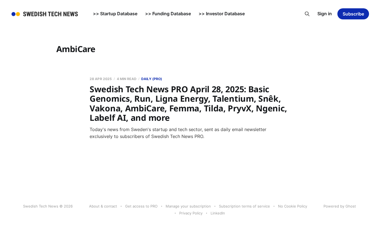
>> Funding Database (168, 13)
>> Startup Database (115, 13)
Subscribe (353, 14)
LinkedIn (218, 213)
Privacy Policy (191, 213)
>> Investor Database (222, 13)
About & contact (103, 206)
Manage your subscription (188, 206)
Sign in (324, 13)
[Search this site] (307, 14)
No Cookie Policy (292, 206)
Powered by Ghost (340, 206)
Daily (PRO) (151, 79)
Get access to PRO (141, 206)
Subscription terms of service (244, 206)
